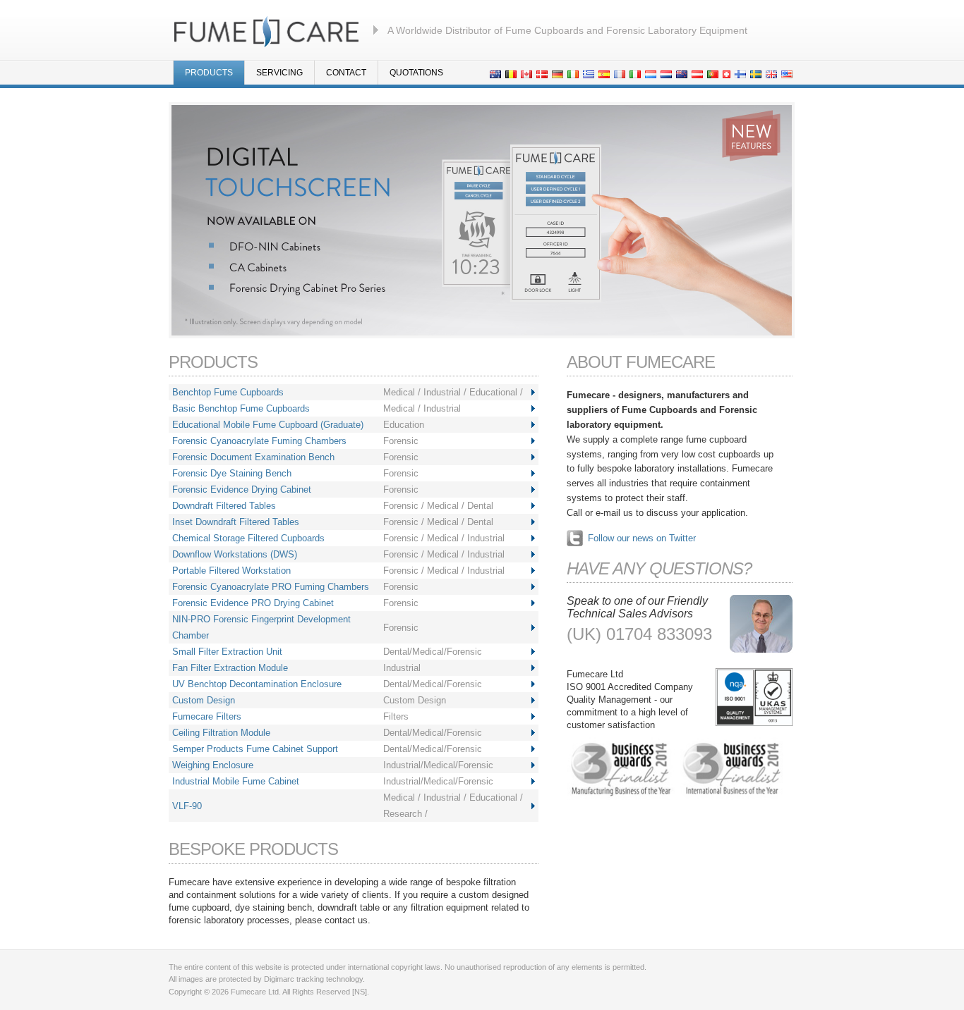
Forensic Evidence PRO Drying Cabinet (253, 603)
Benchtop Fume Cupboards (228, 392)
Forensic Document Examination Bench (253, 457)
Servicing (279, 73)
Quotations (416, 73)
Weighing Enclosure (212, 765)
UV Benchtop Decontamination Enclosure (257, 684)
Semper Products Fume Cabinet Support (255, 749)
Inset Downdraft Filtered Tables (235, 522)
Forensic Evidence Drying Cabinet (241, 489)
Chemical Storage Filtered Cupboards (248, 538)
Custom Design (203, 700)
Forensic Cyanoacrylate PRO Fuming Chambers (270, 586)
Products (209, 73)
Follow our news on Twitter (642, 538)
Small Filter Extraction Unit (227, 651)
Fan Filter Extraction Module (230, 668)
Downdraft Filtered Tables (224, 505)
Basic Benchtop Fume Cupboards (241, 408)
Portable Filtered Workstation (231, 570)
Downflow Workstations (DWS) (234, 554)
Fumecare (266, 30)
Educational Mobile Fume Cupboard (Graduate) (267, 424)
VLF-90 (187, 806)
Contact (346, 73)
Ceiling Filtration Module (221, 732)
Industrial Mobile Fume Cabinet (235, 781)
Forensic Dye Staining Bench (231, 473)
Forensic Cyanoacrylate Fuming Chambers (259, 441)
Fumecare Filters (206, 716)
